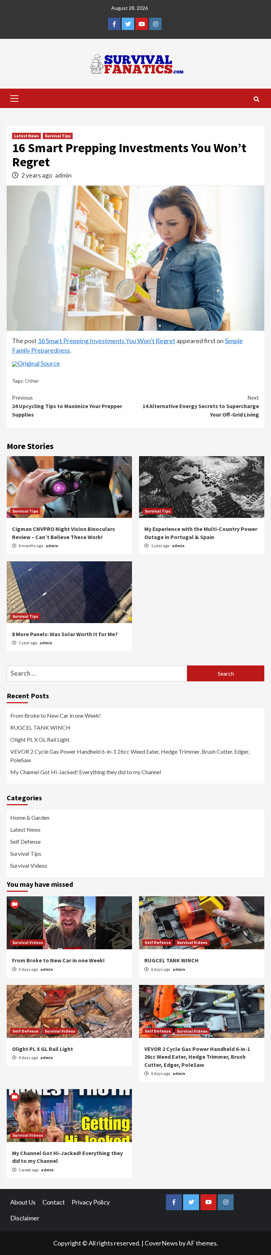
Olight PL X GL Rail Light (40, 739)
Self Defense (25, 841)
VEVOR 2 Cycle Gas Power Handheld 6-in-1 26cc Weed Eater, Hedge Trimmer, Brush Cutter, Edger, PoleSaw (129, 755)
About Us (23, 1202)
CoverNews (161, 1243)
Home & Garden (29, 817)
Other (32, 381)
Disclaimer (25, 1218)
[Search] (256, 99)
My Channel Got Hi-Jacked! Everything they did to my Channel (85, 772)
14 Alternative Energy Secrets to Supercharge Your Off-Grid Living (201, 406)
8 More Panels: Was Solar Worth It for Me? (65, 634)
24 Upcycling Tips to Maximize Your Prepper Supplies (67, 406)
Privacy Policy (91, 1202)
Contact (53, 1202)
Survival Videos (28, 865)
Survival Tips (58, 135)
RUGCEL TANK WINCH (40, 727)
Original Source (39, 363)
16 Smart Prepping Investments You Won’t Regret (106, 341)
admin (63, 175)
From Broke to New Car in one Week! (55, 715)
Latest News (26, 135)
